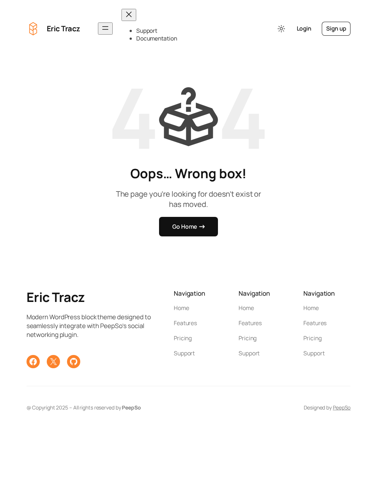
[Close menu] (128, 15)
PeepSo (341, 407)
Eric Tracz (63, 29)
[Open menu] (105, 28)
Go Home (184, 226)
